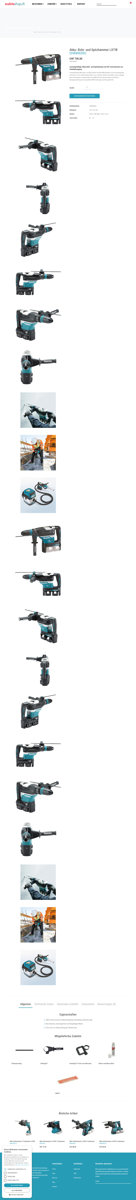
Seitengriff (43, 1063)
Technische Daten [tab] (44, 1004)
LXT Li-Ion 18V (26, 32)
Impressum (77, 1169)
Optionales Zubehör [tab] (68, 1004)
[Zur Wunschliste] (125, 4)
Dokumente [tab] (88, 1004)
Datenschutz (77, 1178)
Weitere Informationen (22, 1165)
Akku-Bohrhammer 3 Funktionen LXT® (22, 1141)
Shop (53, 1173)
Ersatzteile (66, 4)
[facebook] (89, 118)
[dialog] (17, 1172)
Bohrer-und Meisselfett (106, 1063)
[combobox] (106, 4)
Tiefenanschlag (16, 1063)
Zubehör (51, 4)
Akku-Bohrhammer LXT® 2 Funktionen (52, 1141)
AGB (75, 1173)
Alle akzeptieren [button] (17, 1185)
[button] (17, 1195)
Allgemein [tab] (25, 1004)
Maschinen (37, 4)
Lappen (57, 1093)
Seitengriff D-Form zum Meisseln (80, 1063)
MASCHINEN (15, 32)
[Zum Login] (120, 4)
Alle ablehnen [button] (17, 1190)
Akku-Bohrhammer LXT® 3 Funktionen (82, 1141)
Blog (53, 1182)
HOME (7, 32)
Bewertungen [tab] (107, 1004)
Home (54, 1169)
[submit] (129, 1181)
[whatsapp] (93, 118)
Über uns (54, 1178)
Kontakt (81, 4)
